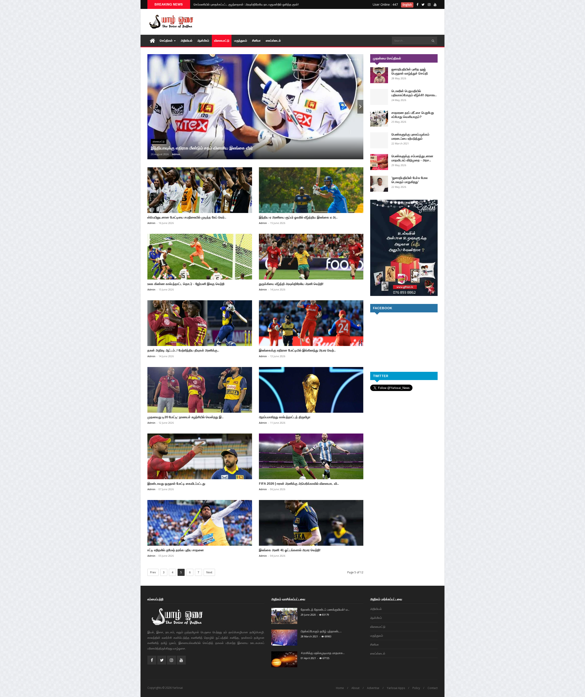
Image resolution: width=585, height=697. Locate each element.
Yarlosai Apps (396, 688)
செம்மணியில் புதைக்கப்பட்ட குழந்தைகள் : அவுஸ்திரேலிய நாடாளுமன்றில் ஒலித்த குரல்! (246, 4)
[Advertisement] (354, 23)
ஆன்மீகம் (203, 40)
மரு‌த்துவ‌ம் (240, 40)
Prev (153, 572)
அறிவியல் (186, 40)
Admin (176, 154)
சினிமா (256, 40)
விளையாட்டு (221, 40)
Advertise (373, 688)
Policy (416, 688)
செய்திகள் (166, 40)
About (355, 688)
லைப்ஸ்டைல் (273, 40)
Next (209, 572)
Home (340, 688)
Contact (433, 688)
